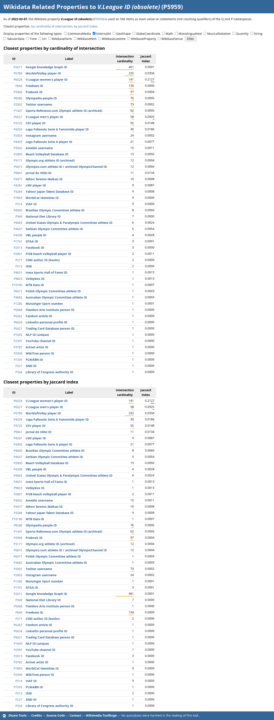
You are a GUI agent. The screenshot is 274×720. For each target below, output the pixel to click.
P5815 (18, 167)
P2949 (18, 353)
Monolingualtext (190, 34)
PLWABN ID (34, 360)
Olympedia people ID (41, 98)
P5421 (18, 328)
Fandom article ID (39, 316)
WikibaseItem (87, 39)
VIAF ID (31, 204)
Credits (36, 715)
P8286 (18, 98)
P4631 (18, 272)
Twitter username (39, 104)
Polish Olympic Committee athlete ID (53, 291)
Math (169, 34)
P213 (18, 266)
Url (44, 39)
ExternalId (103, 34)
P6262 (18, 316)
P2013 (18, 248)
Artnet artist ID (37, 347)
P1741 (18, 241)
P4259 (18, 129)
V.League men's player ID (44, 117)
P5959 (98, 19)
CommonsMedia (79, 34)
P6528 (18, 79)
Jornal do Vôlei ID (38, 173)
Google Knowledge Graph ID (46, 67)
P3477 (18, 179)
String (258, 34)
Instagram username (41, 135)
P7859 (18, 198)
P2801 (18, 254)
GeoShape (123, 34)
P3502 (18, 148)
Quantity (242, 34)
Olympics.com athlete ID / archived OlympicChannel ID (66, 167)
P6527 (18, 117)
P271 (18, 260)
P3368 (18, 92)
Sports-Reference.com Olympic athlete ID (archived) (64, 111)
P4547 (18, 229)
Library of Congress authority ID (49, 372)
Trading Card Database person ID (50, 328)
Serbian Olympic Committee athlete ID (54, 229)
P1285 (18, 304)
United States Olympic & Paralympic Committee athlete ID (69, 223)
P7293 (18, 360)
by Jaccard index (85, 26)
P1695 (18, 335)
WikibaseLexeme (114, 39)
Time (33, 39)
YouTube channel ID (40, 341)
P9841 (18, 173)
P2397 (18, 341)
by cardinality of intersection (51, 26)
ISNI (29, 266)
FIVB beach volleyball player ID (48, 254)
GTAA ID (32, 241)
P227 (18, 366)
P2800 (18, 154)
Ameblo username (39, 148)
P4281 (18, 185)
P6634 (18, 322)
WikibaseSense (172, 39)
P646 (18, 86)
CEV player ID (35, 123)
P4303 (18, 142)
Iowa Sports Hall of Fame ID (46, 272)
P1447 (18, 111)
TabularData (15, 39)
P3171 (18, 160)
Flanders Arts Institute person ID (50, 310)
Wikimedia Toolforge (101, 715)
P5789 (18, 73)
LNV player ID (36, 185)
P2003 (18, 135)
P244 (18, 372)
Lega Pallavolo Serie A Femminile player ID (57, 129)
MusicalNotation (219, 34)
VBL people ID (36, 235)
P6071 (18, 291)
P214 (18, 204)
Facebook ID (35, 248)
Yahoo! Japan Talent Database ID (49, 191)
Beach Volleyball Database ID (47, 154)
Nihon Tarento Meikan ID (44, 179)
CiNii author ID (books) (43, 260)
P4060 (18, 210)
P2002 (18, 104)
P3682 (18, 297)
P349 (18, 216)
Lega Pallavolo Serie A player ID (49, 142)
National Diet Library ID (43, 216)
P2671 (18, 67)
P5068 (18, 310)
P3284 (18, 191)
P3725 (18, 123)
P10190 (17, 285)
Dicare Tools (18, 715)
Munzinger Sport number (44, 304)
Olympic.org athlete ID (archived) (50, 160)
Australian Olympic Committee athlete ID (56, 297)
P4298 (18, 235)
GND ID (31, 366)
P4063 (18, 223)
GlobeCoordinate (148, 34)
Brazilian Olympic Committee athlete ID (55, 210)
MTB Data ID (35, 285)
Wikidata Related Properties (45, 7)
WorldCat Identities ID (42, 198)
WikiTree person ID (40, 353)
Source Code (55, 715)
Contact (75, 715)
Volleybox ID (35, 279)
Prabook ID (34, 92)
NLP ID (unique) (37, 335)
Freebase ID (34, 86)
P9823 (18, 279)
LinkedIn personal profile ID (46, 322)
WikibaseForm (62, 39)
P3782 (18, 347)
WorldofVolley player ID (43, 73)
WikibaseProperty (143, 39)
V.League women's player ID (46, 79)
